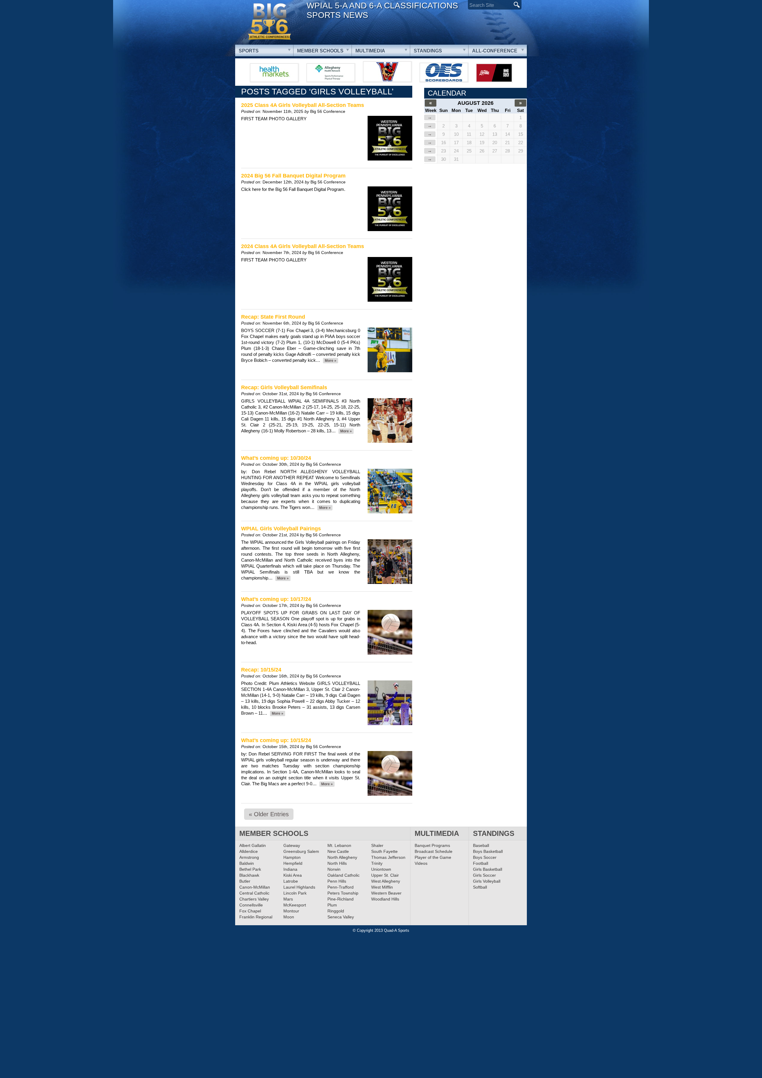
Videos (421, 863)
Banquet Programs (432, 845)
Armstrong (249, 857)
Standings (428, 50)
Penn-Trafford (340, 887)
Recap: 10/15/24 (261, 670)
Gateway (291, 845)
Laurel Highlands (299, 887)
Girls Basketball (487, 869)
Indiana (290, 869)
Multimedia (370, 50)
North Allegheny (342, 857)
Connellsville (251, 905)
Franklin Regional (255, 917)
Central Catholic (254, 893)
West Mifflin (382, 887)
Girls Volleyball (486, 881)
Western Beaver (386, 893)
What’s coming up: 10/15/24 (276, 740)
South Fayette (384, 851)
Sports (249, 50)
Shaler (377, 845)
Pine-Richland (340, 899)
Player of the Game (433, 857)
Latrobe (290, 881)
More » (330, 361)
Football (480, 863)
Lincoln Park (295, 893)
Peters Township (342, 893)
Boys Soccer (484, 857)
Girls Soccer (484, 875)
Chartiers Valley (254, 899)
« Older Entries (269, 814)
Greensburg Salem (301, 851)
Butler (244, 881)
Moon (288, 917)
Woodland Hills (385, 899)
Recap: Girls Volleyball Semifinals (284, 387)
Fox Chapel (250, 911)
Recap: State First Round (273, 317)
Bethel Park (250, 869)
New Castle (338, 851)
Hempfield (292, 863)
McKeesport (294, 905)
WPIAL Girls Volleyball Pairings (281, 529)
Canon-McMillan (254, 887)
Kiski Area (292, 875)
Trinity (376, 863)
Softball (480, 887)
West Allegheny (385, 881)
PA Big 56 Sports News (269, 21)
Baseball (481, 845)
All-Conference (494, 50)
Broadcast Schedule (433, 851)
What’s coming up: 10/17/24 (276, 599)
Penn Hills (336, 881)
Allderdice (248, 851)
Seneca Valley (340, 917)
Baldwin (246, 863)
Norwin (334, 869)
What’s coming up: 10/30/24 (276, 458)
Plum (332, 905)
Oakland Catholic (343, 875)
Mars (288, 899)
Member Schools (320, 50)
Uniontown (381, 869)
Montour (291, 911)
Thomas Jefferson (388, 857)
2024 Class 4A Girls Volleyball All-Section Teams (302, 246)
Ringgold (335, 911)
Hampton (292, 857)
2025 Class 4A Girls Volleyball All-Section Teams (302, 105)
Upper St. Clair (385, 875)
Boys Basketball (488, 851)
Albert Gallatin (252, 845)
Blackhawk (249, 875)
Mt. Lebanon (339, 845)
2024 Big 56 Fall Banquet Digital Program (293, 176)
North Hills (337, 863)
